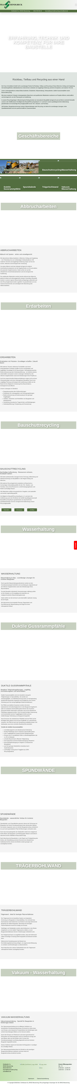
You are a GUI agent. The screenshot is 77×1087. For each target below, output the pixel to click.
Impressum (31, 1078)
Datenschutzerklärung (43, 1078)
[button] (76, 5)
